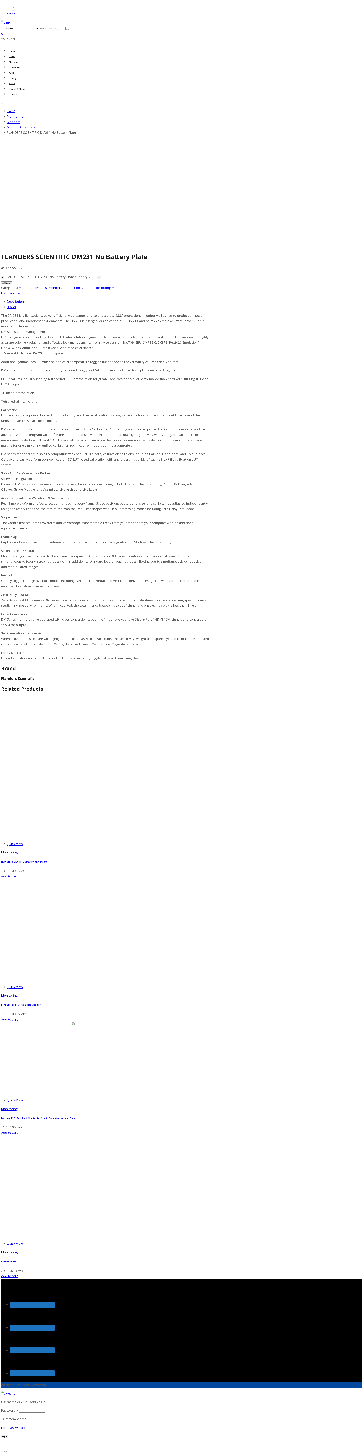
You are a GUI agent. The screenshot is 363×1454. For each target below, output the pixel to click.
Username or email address (23, 1402)
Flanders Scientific (14, 293)
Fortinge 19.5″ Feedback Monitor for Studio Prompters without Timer (38, 1118)
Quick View (15, 844)
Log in (4, 1437)
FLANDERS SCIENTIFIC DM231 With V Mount (24, 861)
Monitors (55, 287)
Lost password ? (13, 1427)
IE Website (11, 13)
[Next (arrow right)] (5, 1451)
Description (15, 301)
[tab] (108, 301)
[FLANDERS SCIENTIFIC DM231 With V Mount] (71, 835)
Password (9, 1410)
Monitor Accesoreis (33, 287)
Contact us (11, 10)
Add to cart (6, 283)
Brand (11, 307)
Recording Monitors (110, 287)
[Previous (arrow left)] (2, 1451)
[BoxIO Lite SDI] (51, 1235)
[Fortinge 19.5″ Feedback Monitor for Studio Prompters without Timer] (72, 1091)
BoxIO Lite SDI (8, 1261)
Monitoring (9, 852)
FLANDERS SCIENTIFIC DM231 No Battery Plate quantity (46, 277)
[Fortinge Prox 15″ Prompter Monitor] (76, 978)
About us (10, 7)
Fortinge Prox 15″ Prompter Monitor (21, 1004)
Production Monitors (79, 287)
